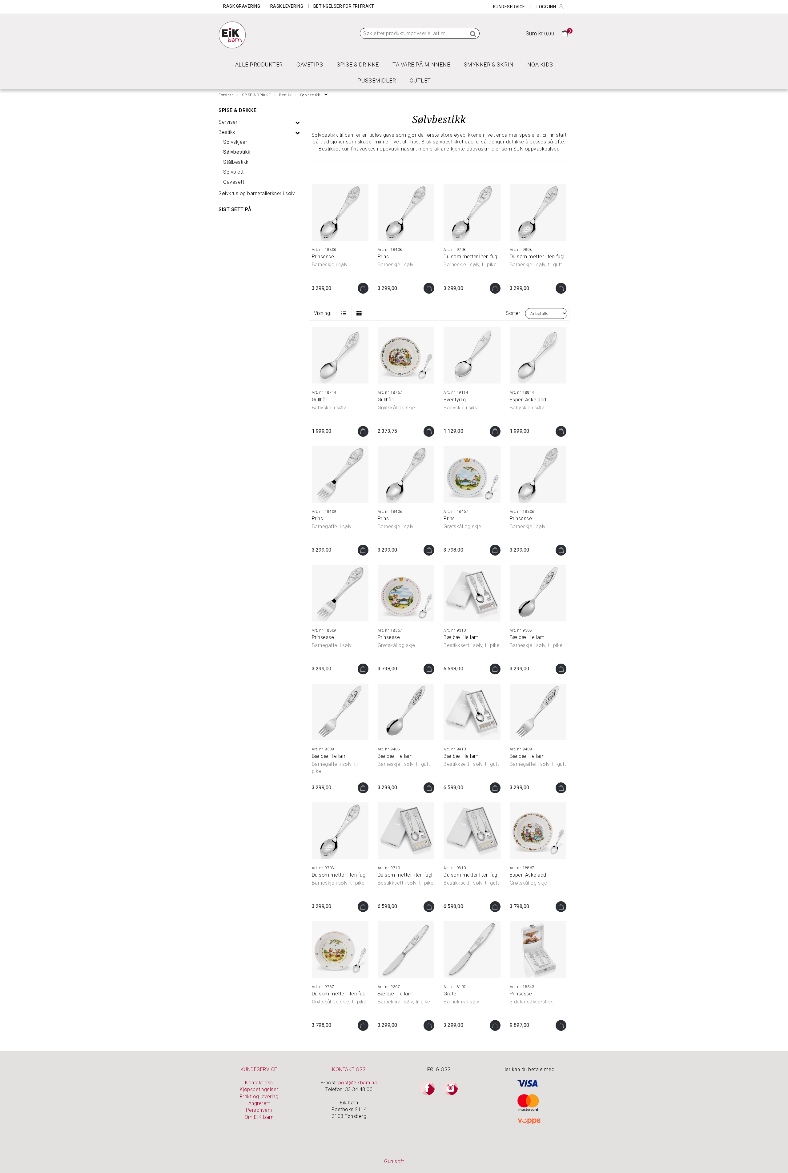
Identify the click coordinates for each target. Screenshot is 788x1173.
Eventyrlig (455, 400)
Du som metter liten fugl (471, 256)
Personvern (259, 1110)
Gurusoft (394, 1161)
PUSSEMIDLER (376, 80)
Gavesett (233, 182)
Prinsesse (323, 256)
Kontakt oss (259, 1083)
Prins (383, 256)
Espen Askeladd (528, 400)
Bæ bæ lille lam (461, 637)
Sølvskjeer (235, 142)
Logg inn (546, 6)
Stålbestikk (236, 162)
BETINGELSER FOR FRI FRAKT (343, 6)
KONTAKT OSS (349, 1069)
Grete (450, 994)
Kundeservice (509, 6)
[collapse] (297, 122)
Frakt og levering (259, 1096)
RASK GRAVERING (241, 6)
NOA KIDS (540, 64)
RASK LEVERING (287, 6)
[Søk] (473, 34)
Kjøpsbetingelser (259, 1089)
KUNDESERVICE (259, 1069)
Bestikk (227, 132)
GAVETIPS (309, 64)
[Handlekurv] (564, 33)
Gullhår (320, 400)
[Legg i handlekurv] (363, 288)
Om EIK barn (259, 1117)
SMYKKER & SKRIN (489, 64)
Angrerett (259, 1103)
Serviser (228, 122)
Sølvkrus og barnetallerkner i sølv (257, 193)
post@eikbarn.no (358, 1083)
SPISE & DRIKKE (358, 64)
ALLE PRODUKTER (259, 64)
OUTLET (420, 80)
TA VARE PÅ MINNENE (421, 64)
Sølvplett (233, 172)
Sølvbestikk (237, 152)
